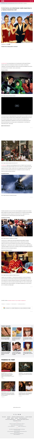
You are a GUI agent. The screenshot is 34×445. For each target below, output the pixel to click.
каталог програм (29, 416)
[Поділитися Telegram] (6, 44)
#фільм (3, 378)
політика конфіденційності (10, 419)
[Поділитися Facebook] (8, 44)
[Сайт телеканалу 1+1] (2, 1)
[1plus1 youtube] (20, 414)
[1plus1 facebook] (18, 414)
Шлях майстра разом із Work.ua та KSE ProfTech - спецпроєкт (17, 3)
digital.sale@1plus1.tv (17, 432)
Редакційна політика (17, 420)
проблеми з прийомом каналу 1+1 (18, 416)
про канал (4, 416)
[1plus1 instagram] (13, 414)
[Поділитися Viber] (9, 44)
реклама (8, 416)
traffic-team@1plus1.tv (17, 434)
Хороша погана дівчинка (6, 370)
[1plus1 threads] (15, 414)
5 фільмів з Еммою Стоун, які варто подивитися (17, 300)
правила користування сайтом (23, 419)
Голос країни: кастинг (4, 3)
